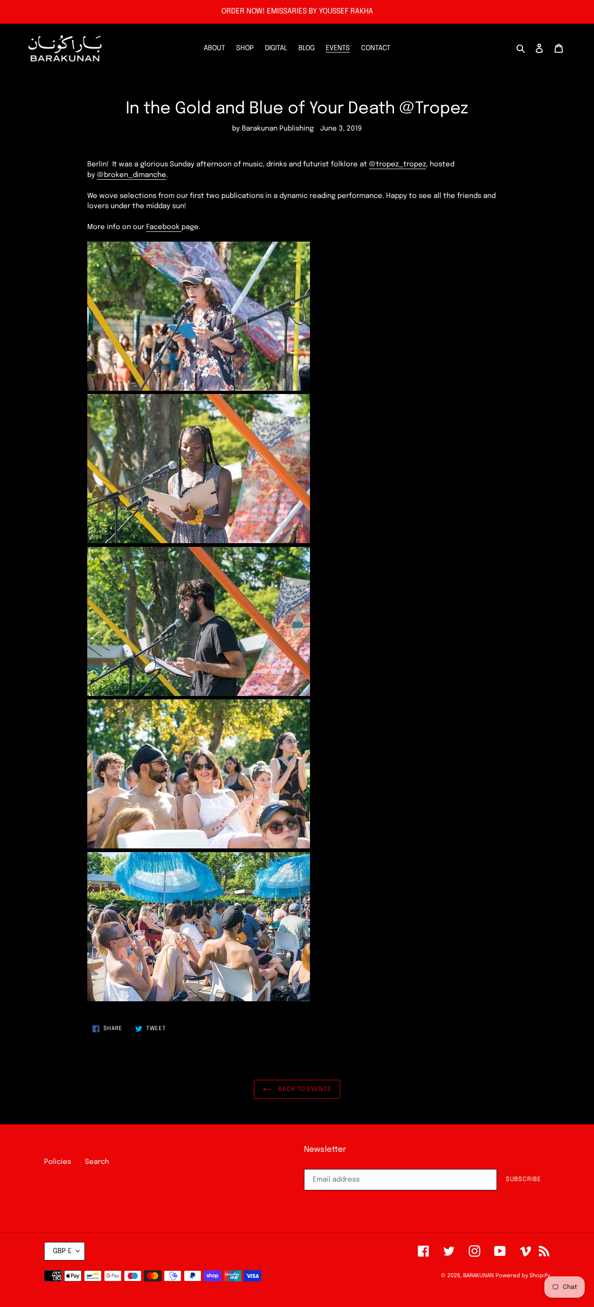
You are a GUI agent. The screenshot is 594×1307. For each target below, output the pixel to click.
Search (97, 1162)
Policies (57, 1162)
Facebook (163, 227)
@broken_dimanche (131, 175)
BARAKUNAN (478, 1276)
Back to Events (304, 1089)
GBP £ (62, 1251)
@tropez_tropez (397, 164)
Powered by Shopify (523, 1276)
